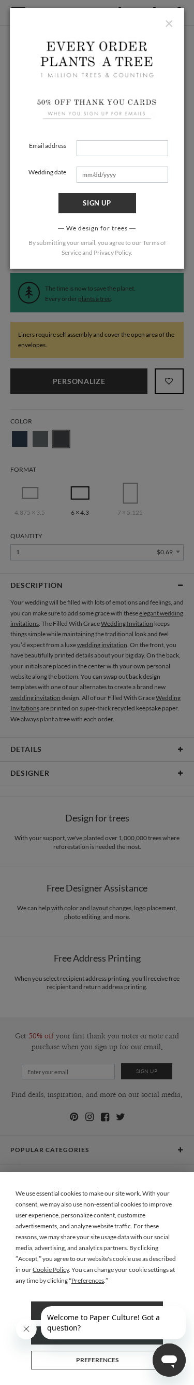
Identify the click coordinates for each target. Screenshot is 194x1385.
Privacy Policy (112, 252)
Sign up (97, 203)
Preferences (97, 1360)
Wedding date (47, 172)
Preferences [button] (87, 1280)
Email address (47, 145)
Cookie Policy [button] (51, 1269)
